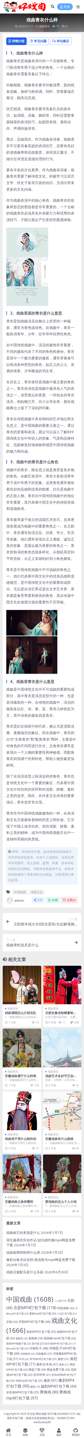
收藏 (55, 900)
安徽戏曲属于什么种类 (20, 1076)
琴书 (24, 1359)
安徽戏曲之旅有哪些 (19, 1201)
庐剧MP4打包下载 (34, 1321)
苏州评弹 (42, 1375)
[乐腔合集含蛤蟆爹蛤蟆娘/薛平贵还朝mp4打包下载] (62, 985)
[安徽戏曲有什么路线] (62, 1110)
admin (19, 900)
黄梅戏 (49, 1392)
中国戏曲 (20, 892)
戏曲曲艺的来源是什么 (23, 1232)
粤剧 (64, 1364)
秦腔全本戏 (47, 1364)
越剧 (35, 1386)
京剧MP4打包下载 (34, 1307)
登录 (67, 7)
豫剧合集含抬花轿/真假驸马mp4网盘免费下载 (40, 1259)
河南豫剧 (44, 1353)
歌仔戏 (38, 1343)
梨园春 (36, 1338)
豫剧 (51, 1380)
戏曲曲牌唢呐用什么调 (23, 1252)
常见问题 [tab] (40, 41)
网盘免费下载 (58, 1369)
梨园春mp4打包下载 (60, 1338)
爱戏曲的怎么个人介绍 (61, 1201)
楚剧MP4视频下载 (18, 1343)
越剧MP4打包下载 (59, 1386)
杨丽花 (22, 1338)
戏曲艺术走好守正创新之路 (61, 1078)
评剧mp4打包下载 (29, 1380)
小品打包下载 (67, 1313)
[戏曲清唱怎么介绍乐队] (22, 985)
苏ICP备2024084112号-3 (62, 1414)
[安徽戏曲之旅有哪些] (22, 1174)
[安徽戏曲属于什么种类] (22, 1048)
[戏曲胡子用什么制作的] (22, 1110)
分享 (40, 900)
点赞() (71, 900)
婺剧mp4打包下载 (42, 1313)
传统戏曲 (65, 1308)
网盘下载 (37, 1370)
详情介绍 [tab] (18, 41)
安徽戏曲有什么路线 (59, 1139)
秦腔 (63, 1359)
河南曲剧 (27, 1353)
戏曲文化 (37, 892)
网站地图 (41, 1414)
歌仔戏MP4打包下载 (58, 1343)
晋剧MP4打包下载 (41, 1332)
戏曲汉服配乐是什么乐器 (24, 1272)
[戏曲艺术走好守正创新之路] (62, 1048)
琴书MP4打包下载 (43, 1359)
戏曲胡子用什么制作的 (20, 1139)
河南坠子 (38, 1348)
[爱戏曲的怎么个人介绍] (62, 1174)
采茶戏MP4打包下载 (22, 1392)
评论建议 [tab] (63, 41)
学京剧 (31, 1414)
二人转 (60, 1300)
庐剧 (12, 1322)
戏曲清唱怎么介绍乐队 (20, 1013)
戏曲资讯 (44, 26)
